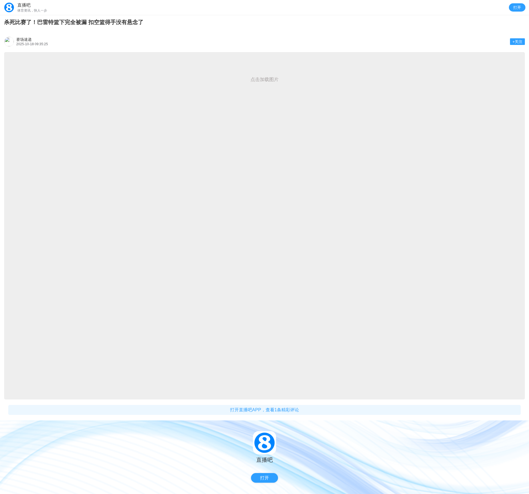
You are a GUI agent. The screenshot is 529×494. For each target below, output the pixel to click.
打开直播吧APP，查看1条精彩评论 (264, 409)
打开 (517, 7)
